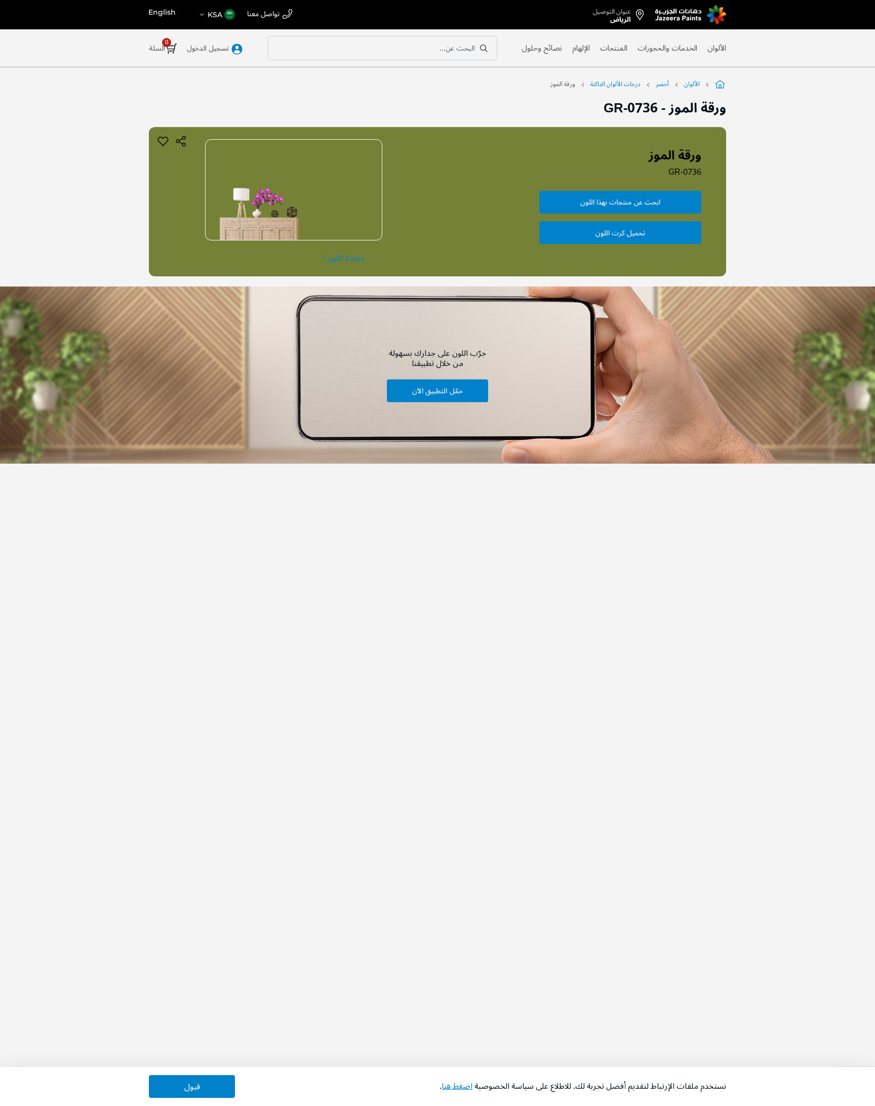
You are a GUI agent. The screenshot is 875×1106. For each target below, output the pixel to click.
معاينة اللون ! (344, 258)
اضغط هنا (457, 1086)
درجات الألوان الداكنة (615, 84)
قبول (192, 1086)
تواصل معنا (263, 14)
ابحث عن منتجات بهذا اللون (620, 202)
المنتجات (613, 48)
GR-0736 (684, 172)
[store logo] (690, 14)
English (162, 12)
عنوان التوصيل (612, 14)
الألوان (716, 48)
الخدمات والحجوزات (667, 48)
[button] (216, 14)
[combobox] (382, 48)
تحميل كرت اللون (620, 233)
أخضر (662, 84)
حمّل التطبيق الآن (437, 390)
